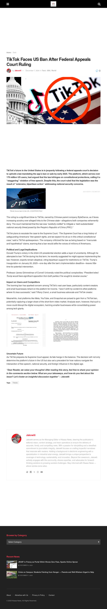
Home (9, 52)
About (9, 595)
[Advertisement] (53, 30)
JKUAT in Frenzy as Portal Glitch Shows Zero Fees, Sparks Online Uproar (48, 562)
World (53, 70)
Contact (52, 595)
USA (48, 70)
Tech (14, 52)
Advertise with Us (21, 595)
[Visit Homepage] (53, 4)
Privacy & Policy (38, 595)
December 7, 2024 (32, 70)
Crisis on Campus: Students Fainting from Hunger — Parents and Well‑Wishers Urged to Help (56, 572)
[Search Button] (99, 4)
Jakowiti (18, 70)
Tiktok (15, 383)
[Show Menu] (8, 4)
